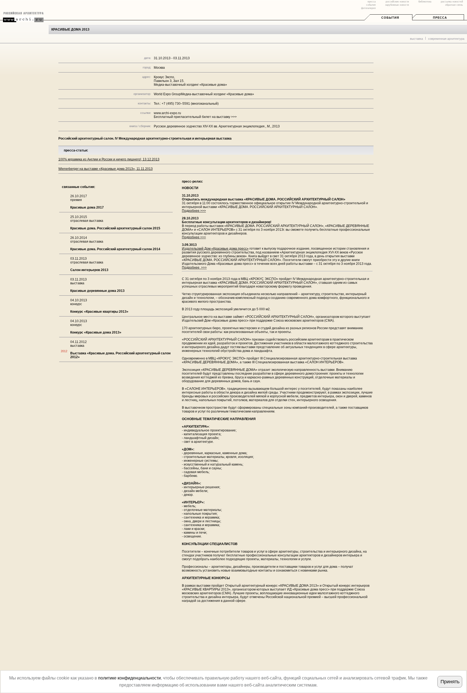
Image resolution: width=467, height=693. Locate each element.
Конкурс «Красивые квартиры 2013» (99, 312)
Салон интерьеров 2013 (89, 270)
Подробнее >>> (194, 211)
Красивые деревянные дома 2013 (97, 291)
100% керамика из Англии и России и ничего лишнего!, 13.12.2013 (108, 159)
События (390, 17)
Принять (450, 681)
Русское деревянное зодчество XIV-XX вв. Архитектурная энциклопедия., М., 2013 (217, 126)
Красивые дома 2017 (87, 207)
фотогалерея (368, 8)
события (371, 5)
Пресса (440, 17)
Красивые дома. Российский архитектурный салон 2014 (115, 249)
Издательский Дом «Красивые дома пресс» (215, 248)
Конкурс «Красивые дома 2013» (95, 332)
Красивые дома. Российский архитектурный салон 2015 (115, 228)
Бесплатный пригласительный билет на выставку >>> (195, 117)
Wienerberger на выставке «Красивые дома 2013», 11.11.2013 (105, 169)
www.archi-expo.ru (167, 113)
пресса (372, 1)
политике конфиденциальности (129, 678)
